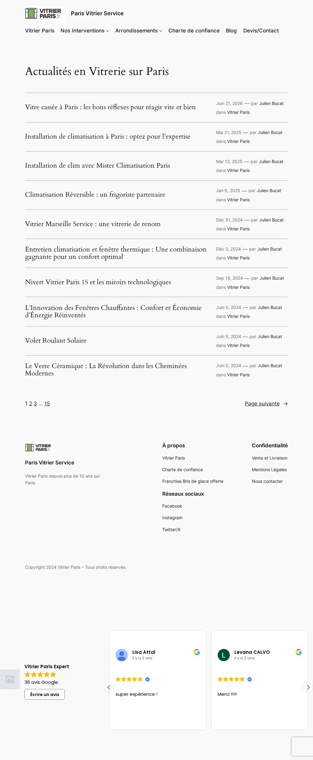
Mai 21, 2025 (228, 132)
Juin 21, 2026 (229, 103)
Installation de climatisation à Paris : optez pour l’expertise (107, 136)
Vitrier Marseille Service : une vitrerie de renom (93, 224)
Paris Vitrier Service (97, 13)
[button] (308, 687)
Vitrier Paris (238, 112)
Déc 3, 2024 (228, 248)
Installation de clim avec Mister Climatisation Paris (97, 166)
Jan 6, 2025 (228, 190)
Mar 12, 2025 (229, 161)
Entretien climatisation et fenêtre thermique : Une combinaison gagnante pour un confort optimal (116, 253)
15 (47, 403)
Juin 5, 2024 (228, 307)
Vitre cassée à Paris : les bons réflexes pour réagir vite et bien (110, 107)
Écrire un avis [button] (44, 694)
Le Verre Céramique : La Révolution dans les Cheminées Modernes (106, 370)
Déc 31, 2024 (229, 219)
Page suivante (266, 403)
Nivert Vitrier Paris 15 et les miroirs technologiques (98, 282)
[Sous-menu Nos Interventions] (107, 30)
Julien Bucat (271, 103)
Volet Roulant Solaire (56, 341)
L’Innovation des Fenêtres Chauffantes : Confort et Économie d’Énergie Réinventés (113, 311)
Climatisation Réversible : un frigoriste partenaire (95, 195)
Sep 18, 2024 (229, 278)
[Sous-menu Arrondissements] (160, 30)
